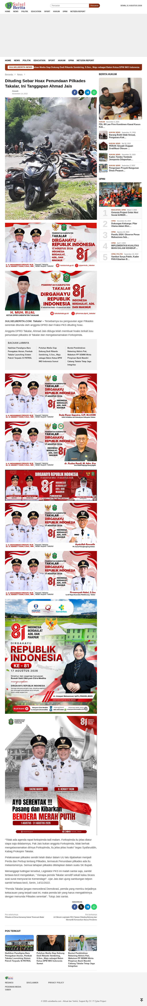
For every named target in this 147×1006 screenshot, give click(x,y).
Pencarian (94, 6)
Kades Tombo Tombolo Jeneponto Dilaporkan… (121, 158)
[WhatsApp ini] (94, 92)
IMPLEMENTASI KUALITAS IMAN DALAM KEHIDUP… (125, 246)
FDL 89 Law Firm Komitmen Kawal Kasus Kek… (119, 125)
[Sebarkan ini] (75, 92)
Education (116, 210)
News (118, 132)
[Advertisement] (73, 35)
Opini (123, 210)
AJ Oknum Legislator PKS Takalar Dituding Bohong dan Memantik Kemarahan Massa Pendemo (75, 917)
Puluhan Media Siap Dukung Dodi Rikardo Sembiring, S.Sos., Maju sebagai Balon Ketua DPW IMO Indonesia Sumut (50, 354)
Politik (119, 254)
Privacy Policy (56, 983)
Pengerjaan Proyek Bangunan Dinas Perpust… (124, 169)
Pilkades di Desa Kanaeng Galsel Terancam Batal (24, 916)
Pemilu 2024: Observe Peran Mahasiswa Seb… (125, 235)
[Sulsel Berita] (15, 5)
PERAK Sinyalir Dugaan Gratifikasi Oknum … (121, 147)
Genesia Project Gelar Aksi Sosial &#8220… (124, 213)
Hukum (102, 122)
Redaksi (9, 983)
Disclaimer (32, 983)
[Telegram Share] (87, 92)
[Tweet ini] (81, 92)
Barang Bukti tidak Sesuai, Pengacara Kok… (122, 136)
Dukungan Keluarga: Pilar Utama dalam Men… (124, 224)
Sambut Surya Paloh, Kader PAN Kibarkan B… (125, 257)
